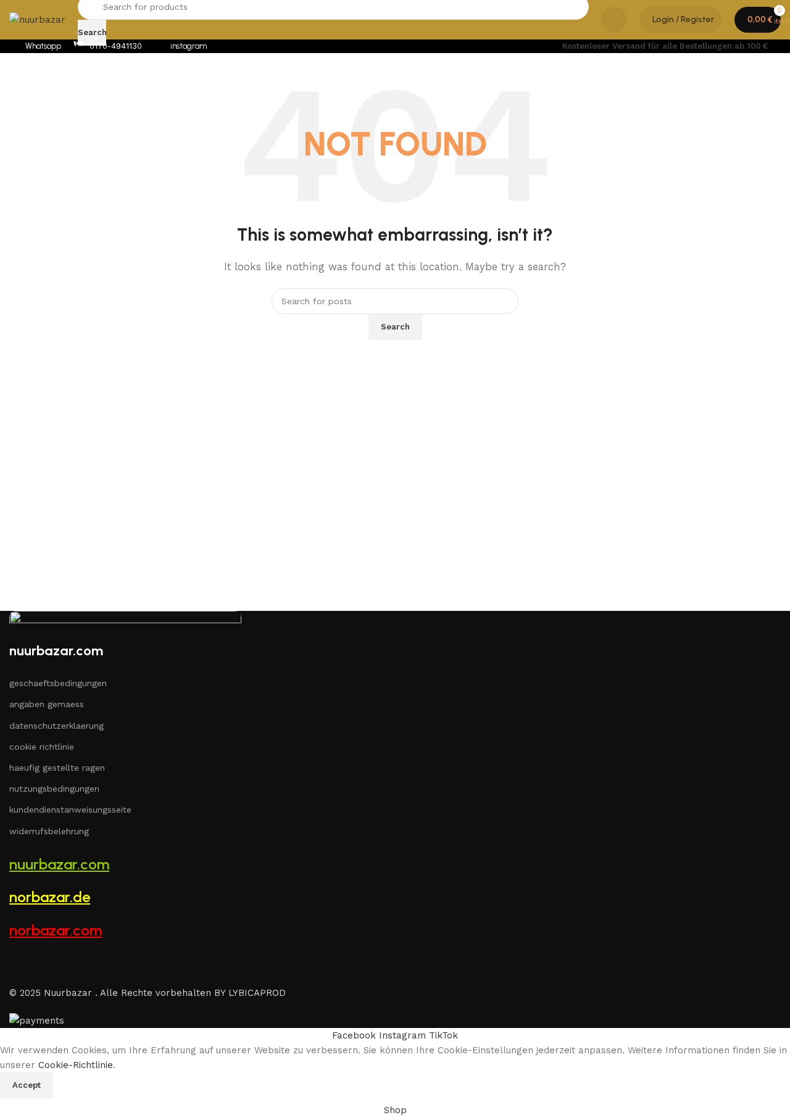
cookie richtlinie (41, 747)
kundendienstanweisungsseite (70, 809)
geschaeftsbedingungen (58, 683)
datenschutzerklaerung (56, 726)
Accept (26, 1085)
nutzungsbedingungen (54, 789)
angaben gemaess (46, 704)
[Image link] (125, 625)
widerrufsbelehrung (49, 831)
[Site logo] (37, 19)
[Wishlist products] (614, 19)
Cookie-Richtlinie (75, 1065)
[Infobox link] (35, 46)
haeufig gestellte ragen (57, 768)
